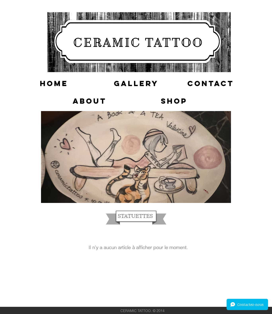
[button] (53, 83)
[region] (136, 157)
